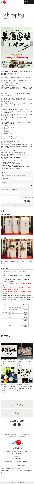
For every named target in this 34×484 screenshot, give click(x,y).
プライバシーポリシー (9, 465)
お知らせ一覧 (13, 436)
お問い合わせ (22, 436)
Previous (2, 43)
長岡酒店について (15, 434)
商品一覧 (7, 434)
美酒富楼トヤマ (25, 434)
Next (31, 43)
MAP (27, 451)
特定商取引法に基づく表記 (23, 465)
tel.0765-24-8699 (17, 453)
